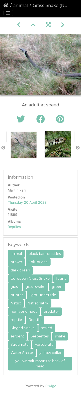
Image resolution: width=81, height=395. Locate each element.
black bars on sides (45, 254)
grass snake (35, 287)
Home (5, 5)
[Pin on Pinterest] (60, 119)
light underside (43, 295)
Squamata (20, 344)
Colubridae (38, 262)
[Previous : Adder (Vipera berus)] (18, 24)
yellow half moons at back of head (40, 363)
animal (20, 5)
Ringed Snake (23, 328)
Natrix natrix (38, 303)
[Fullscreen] (48, 24)
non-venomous (24, 311)
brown (16, 262)
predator (51, 311)
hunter (17, 295)
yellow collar (51, 353)
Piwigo (50, 386)
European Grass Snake (30, 278)
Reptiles (14, 227)
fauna (61, 278)
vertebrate (44, 344)
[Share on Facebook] (42, 119)
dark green (20, 270)
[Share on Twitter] (22, 119)
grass (15, 287)
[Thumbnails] (33, 24)
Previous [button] (3, 148)
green (57, 287)
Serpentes (40, 336)
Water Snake (22, 353)
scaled (46, 328)
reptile (16, 320)
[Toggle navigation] (8, 13)
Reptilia (35, 320)
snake (60, 336)
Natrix (16, 303)
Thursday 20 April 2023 (27, 202)
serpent (17, 336)
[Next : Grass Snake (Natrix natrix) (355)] (63, 24)
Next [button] (78, 148)
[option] (23, 144)
